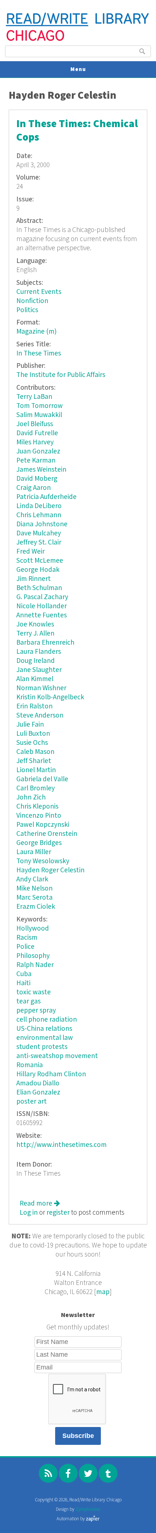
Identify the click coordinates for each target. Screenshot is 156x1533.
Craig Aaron (33, 487)
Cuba (24, 974)
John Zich (31, 797)
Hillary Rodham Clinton (51, 1074)
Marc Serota (34, 897)
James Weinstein (41, 469)
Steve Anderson (39, 715)
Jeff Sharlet (33, 761)
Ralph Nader (35, 965)
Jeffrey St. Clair (38, 542)
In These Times (38, 353)
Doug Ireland (35, 660)
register (58, 1212)
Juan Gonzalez (38, 451)
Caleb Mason (35, 751)
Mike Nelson (34, 888)
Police (25, 946)
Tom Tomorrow (39, 405)
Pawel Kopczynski (42, 824)
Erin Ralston (34, 706)
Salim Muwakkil (39, 415)
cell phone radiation (46, 1019)
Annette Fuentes (41, 615)
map (103, 1292)
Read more (40, 1203)
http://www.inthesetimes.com (61, 1144)
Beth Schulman (39, 588)
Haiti (23, 983)
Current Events (38, 291)
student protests (41, 1047)
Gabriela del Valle (42, 779)
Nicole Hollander (41, 606)
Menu (78, 69)
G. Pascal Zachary (42, 597)
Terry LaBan (34, 396)
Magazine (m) (36, 331)
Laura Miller (33, 852)
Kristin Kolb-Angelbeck (50, 697)
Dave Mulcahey (38, 533)
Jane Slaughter (39, 670)
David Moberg (36, 478)
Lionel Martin (36, 770)
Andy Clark (32, 879)
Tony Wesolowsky (42, 861)
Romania (29, 1065)
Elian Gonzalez (38, 1092)
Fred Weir (30, 551)
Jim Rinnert (33, 578)
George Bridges (39, 843)
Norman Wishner (41, 688)
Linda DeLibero (39, 506)
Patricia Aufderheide (46, 497)
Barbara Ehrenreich (45, 642)
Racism (26, 937)
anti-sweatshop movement (57, 1056)
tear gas (28, 1001)
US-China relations (44, 1028)
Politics (27, 310)
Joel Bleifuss (34, 424)
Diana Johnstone (41, 524)
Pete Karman (36, 460)
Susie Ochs (32, 742)
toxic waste (33, 992)
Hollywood (32, 928)
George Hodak (37, 569)
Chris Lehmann (38, 515)
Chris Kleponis (37, 806)
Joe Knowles (35, 624)
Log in (29, 1212)
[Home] (78, 40)
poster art (31, 1101)
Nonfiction (32, 301)
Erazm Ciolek (35, 906)
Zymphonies (87, 1509)
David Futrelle (37, 433)
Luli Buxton (33, 733)
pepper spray (36, 1010)
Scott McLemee (39, 560)
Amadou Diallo (37, 1083)
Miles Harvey (35, 442)
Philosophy (33, 955)
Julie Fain (30, 724)
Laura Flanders (38, 651)
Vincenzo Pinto (38, 815)
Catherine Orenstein (46, 833)
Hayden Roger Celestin (50, 870)
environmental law (44, 1037)
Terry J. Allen (35, 633)
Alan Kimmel (34, 679)
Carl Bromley (35, 788)
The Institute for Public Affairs (60, 375)
